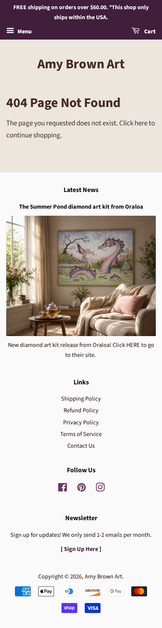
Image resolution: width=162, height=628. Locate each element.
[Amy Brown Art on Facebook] (62, 489)
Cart (149, 31)
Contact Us (81, 445)
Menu (24, 31)
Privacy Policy (81, 422)
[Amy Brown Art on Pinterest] (81, 489)
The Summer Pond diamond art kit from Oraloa (81, 206)
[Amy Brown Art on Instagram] (100, 489)
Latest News (81, 189)
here (141, 123)
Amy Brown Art (81, 64)
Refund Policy (81, 410)
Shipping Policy (81, 398)
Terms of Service (81, 434)
